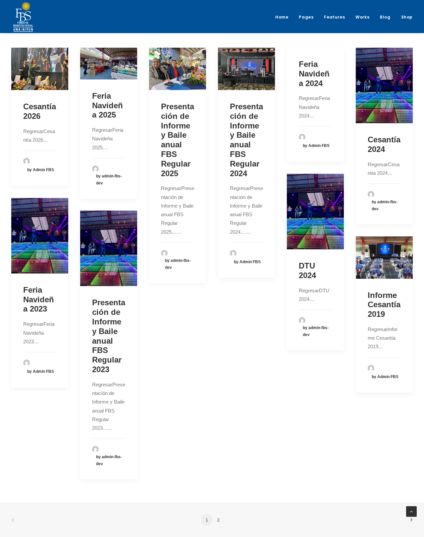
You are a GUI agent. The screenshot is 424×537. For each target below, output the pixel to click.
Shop (407, 17)
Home (281, 17)
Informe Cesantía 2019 (384, 305)
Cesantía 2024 (384, 144)
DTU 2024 (307, 270)
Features (334, 17)
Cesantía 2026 (39, 111)
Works (362, 17)
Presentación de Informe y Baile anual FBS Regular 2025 (177, 140)
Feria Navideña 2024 (314, 74)
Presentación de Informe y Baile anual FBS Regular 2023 (108, 336)
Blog (385, 17)
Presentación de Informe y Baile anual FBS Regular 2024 (246, 140)
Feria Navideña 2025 (107, 105)
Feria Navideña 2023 (38, 299)
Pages (306, 17)
